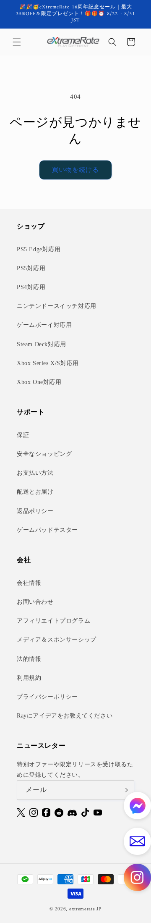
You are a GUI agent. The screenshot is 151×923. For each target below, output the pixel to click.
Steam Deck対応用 (41, 344)
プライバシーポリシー (47, 697)
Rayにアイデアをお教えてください (64, 716)
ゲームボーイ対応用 (44, 325)
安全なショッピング (44, 454)
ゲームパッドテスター (47, 530)
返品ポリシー (35, 511)
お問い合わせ (35, 602)
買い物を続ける (75, 169)
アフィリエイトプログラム (53, 621)
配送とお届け (35, 492)
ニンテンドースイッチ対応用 (56, 306)
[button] (17, 42)
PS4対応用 (31, 287)
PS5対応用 (31, 268)
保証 (23, 435)
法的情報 (29, 659)
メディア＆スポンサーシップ (56, 639)
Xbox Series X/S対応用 (48, 363)
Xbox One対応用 (39, 382)
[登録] (124, 790)
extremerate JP (85, 908)
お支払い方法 (35, 473)
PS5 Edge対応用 (39, 249)
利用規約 (29, 678)
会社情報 (29, 583)
